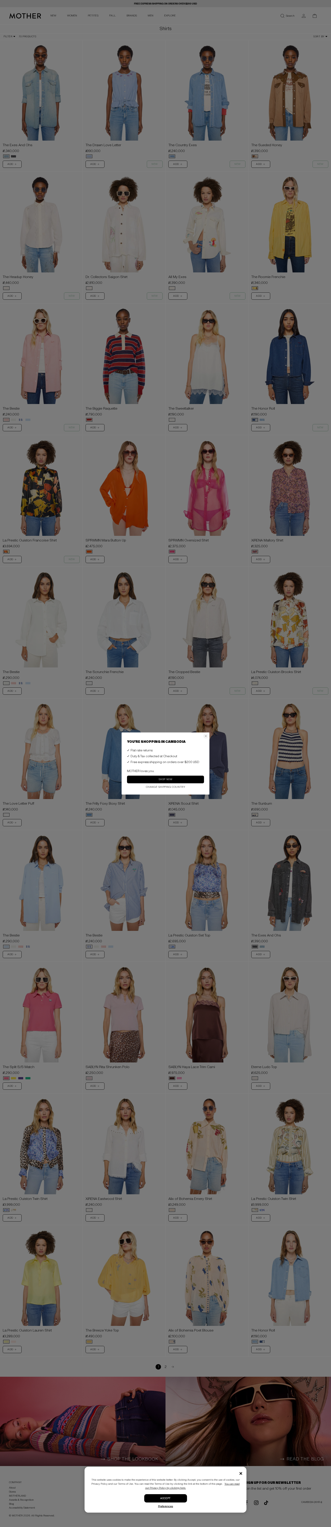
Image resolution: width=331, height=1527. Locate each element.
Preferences (165, 1506)
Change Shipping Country (165, 787)
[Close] (241, 1473)
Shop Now (165, 779)
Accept (165, 1498)
